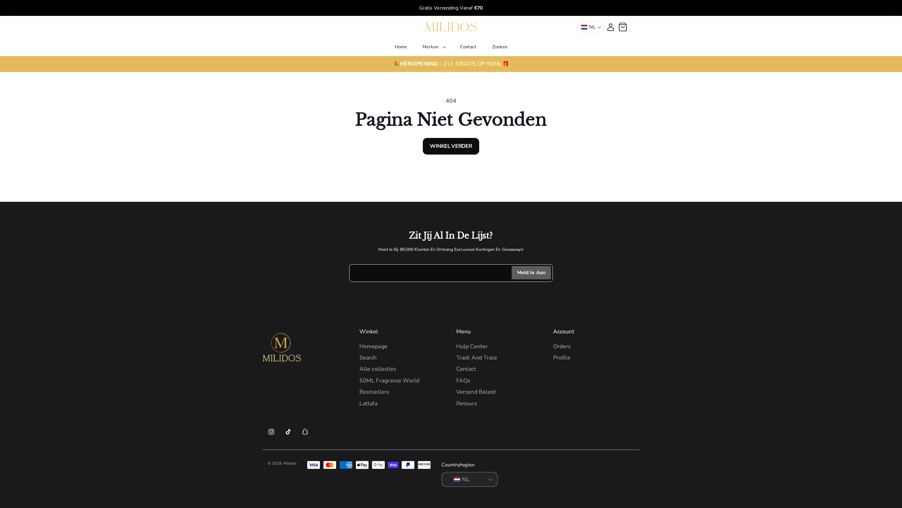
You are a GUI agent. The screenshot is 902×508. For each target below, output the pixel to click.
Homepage (373, 346)
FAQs (463, 381)
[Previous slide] (13, 8)
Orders (562, 346)
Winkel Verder (451, 146)
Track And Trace (477, 358)
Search (368, 358)
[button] (433, 47)
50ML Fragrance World (389, 381)
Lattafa (368, 403)
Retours (466, 403)
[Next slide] (888, 8)
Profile (561, 358)
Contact (466, 369)
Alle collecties (378, 369)
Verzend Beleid (475, 392)
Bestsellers (374, 392)
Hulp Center (472, 346)
